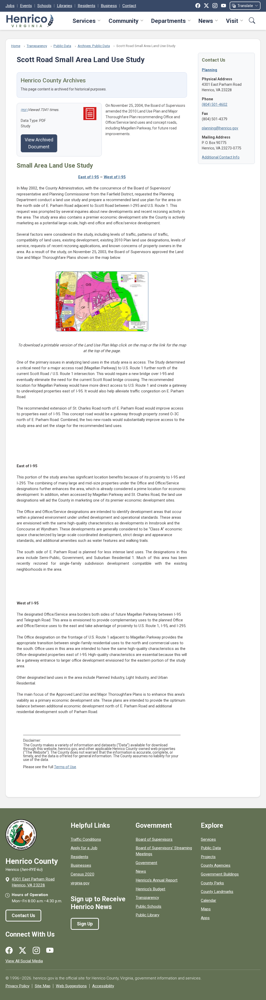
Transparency (37, 46)
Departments (168, 20)
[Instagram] (214, 5)
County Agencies (215, 865)
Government (146, 862)
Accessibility (103, 986)
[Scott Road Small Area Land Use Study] (24, 110)
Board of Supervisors (154, 839)
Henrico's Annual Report (156, 880)
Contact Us (23, 915)
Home (15, 46)
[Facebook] (197, 5)
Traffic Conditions (86, 839)
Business (109, 5)
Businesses (81, 865)
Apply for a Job (84, 848)
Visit (232, 20)
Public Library (147, 915)
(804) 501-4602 (214, 104)
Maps (206, 909)
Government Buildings (220, 874)
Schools (44, 5)
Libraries (64, 5)
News (205, 20)
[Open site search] (252, 21)
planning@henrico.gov (220, 128)
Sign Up (85, 923)
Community (123, 20)
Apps (205, 918)
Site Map (42, 986)
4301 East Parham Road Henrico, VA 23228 (33, 882)
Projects (208, 856)
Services (84, 20)
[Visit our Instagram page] (36, 950)
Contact (129, 5)
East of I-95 (88, 177)
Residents (86, 5)
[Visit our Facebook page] (9, 950)
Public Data (62, 46)
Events (26, 5)
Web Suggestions (71, 986)
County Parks (212, 883)
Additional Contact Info (221, 157)
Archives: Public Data (94, 46)
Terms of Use (65, 767)
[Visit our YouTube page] (50, 950)
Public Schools (148, 906)
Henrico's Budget (150, 889)
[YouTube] (223, 5)
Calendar (208, 900)
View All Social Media (24, 961)
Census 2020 (82, 874)
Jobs (10, 5)
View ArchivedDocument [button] (39, 143)
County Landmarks (217, 891)
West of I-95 (115, 177)
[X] (206, 5)
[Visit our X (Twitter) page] (22, 950)
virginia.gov (80, 883)
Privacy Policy (17, 986)
